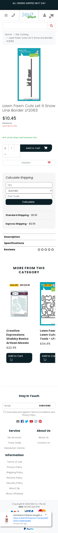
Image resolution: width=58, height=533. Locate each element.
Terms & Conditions (40, 412)
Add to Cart (33, 148)
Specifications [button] (14, 243)
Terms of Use (14, 461)
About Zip (14, 488)
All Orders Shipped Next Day (29, 3)
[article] (19, 323)
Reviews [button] (9, 249)
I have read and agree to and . (30, 413)
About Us (43, 437)
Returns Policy (14, 477)
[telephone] (13, 15)
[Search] (51, 25)
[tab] (29, 237)
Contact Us (43, 442)
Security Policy (14, 483)
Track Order (14, 442)
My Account (14, 437)
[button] (29, 163)
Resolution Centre (15, 448)
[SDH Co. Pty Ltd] (29, 15)
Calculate (28, 202)
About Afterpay (14, 493)
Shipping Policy (14, 472)
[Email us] (17, 421)
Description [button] (12, 237)
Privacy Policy (28, 415)
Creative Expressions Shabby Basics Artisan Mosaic (17, 337)
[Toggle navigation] (6, 15)
